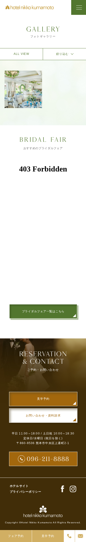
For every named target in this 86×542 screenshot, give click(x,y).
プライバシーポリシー (25, 491)
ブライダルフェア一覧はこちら (43, 311)
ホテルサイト (19, 486)
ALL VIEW (21, 54)
